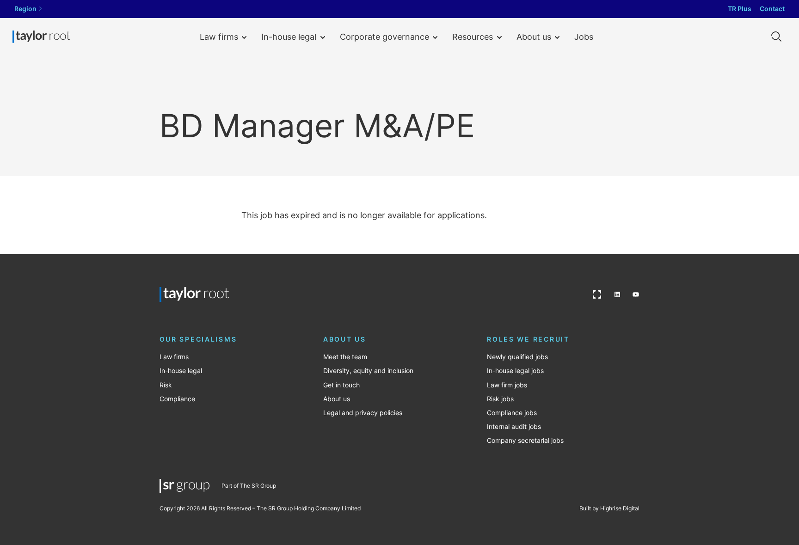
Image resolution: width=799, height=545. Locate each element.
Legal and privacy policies (362, 412)
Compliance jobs (512, 412)
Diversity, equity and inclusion (368, 370)
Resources (472, 36)
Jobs (583, 36)
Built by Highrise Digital (609, 508)
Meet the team (345, 357)
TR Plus (739, 8)
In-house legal (288, 36)
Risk (166, 385)
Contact (772, 8)
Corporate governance (384, 36)
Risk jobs (500, 399)
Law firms (219, 36)
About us (533, 36)
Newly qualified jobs (517, 357)
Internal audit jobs (514, 426)
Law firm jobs (507, 385)
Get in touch (341, 385)
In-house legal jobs (515, 370)
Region (25, 8)
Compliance (177, 399)
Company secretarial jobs (525, 440)
